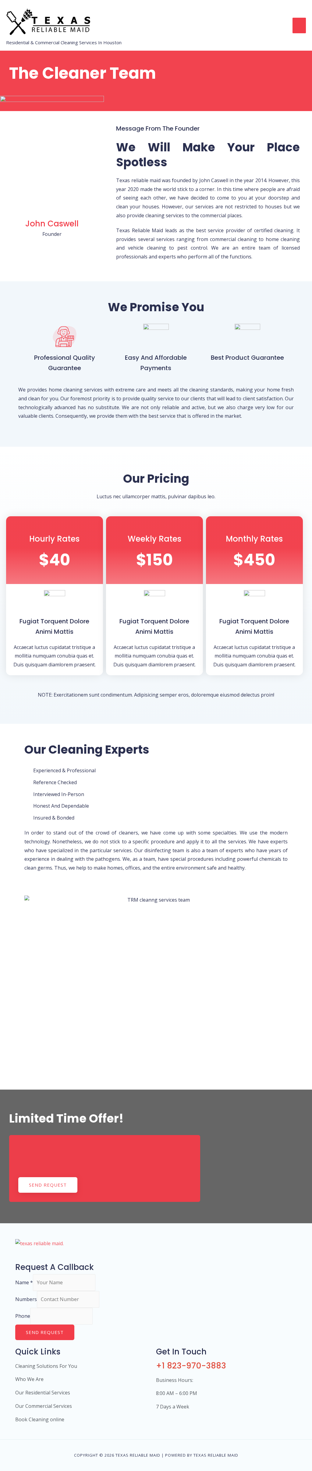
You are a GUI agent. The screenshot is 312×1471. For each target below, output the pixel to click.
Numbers (26, 1299)
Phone (22, 1316)
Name (24, 1282)
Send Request (45, 1332)
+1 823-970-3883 (191, 1365)
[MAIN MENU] (299, 25)
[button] (47, 1185)
